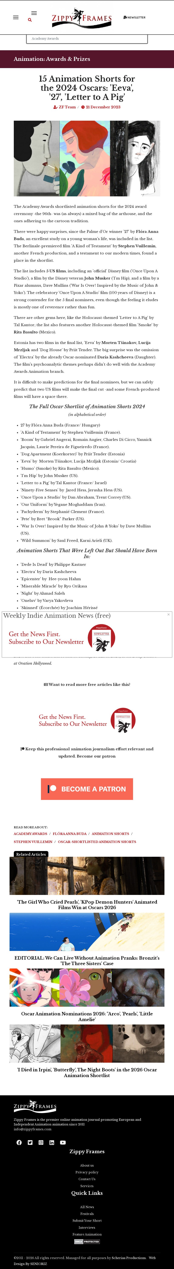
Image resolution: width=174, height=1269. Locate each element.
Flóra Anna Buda (70, 834)
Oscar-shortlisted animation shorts (97, 842)
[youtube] (62, 1141)
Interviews (87, 1228)
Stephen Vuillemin (33, 842)
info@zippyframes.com (32, 1129)
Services (87, 1186)
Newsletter (136, 17)
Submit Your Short (87, 1221)
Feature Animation (87, 1234)
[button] (30, 20)
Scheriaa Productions (129, 1258)
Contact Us (87, 1179)
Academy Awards (31, 834)
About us (87, 1165)
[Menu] (15, 17)
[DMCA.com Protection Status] (87, 1241)
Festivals (87, 1214)
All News (87, 1207)
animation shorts (111, 834)
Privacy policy (87, 1172)
